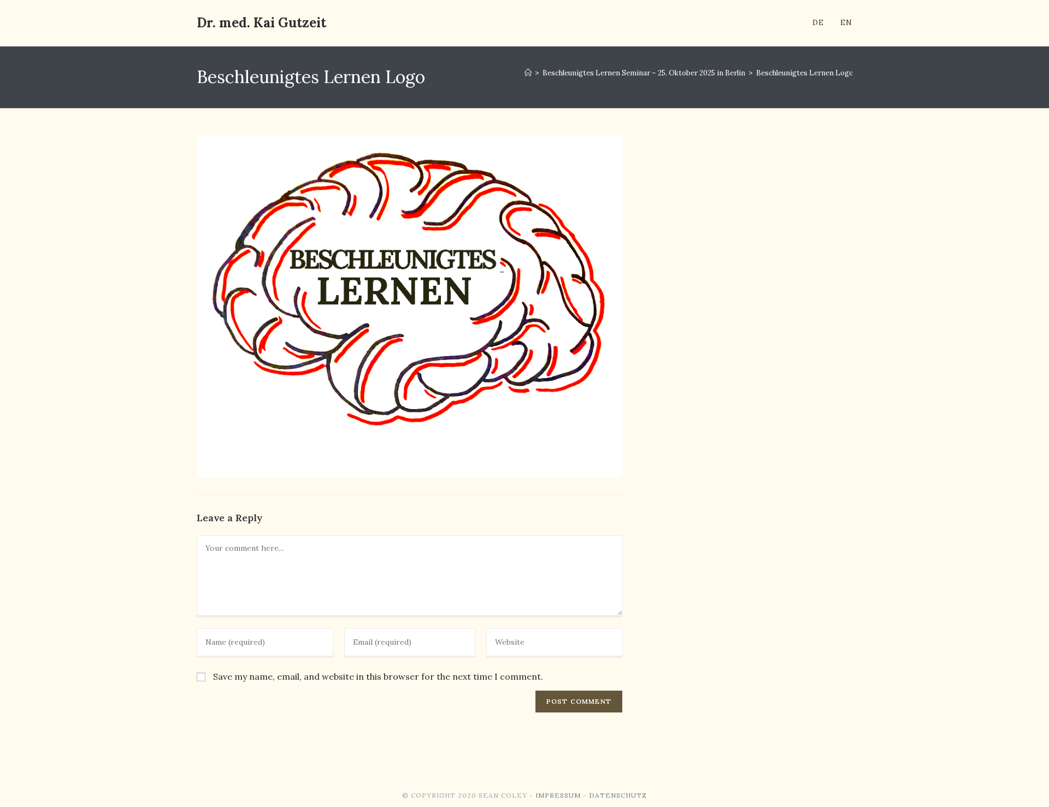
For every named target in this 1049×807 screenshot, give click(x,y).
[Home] (528, 73)
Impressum (558, 795)
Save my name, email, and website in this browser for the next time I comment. (378, 676)
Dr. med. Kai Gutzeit (261, 22)
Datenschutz (618, 795)
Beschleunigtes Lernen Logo (804, 73)
